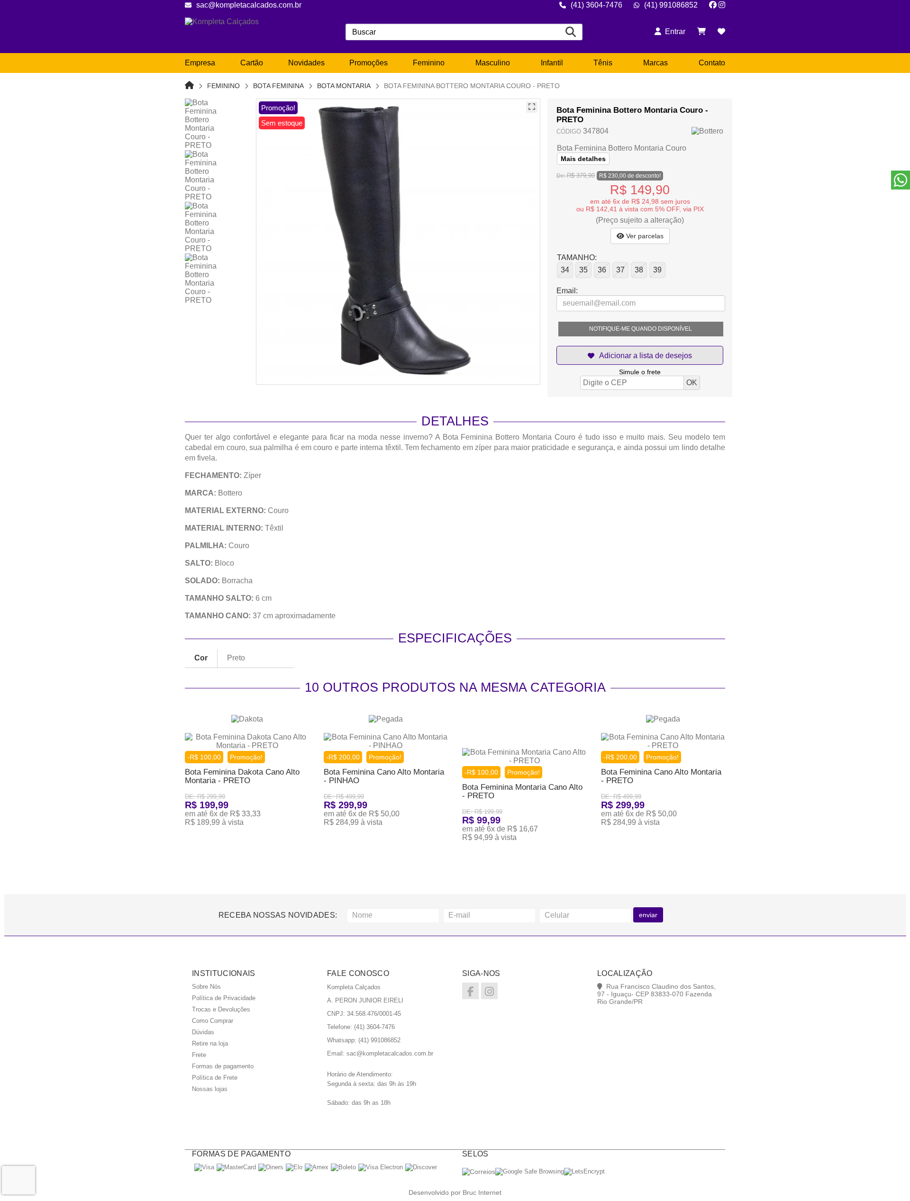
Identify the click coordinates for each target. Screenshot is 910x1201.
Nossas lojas (210, 1089)
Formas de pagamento (223, 1066)
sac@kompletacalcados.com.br (248, 5)
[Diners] (270, 1167)
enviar (648, 915)
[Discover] (421, 1167)
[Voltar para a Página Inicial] (189, 85)
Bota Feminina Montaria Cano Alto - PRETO (522, 791)
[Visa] (204, 1167)
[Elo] (294, 1167)
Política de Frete (214, 1077)
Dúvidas (203, 1032)
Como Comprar (212, 1020)
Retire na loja (210, 1043)
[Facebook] (713, 5)
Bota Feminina (278, 86)
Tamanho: (577, 257)
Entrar (673, 31)
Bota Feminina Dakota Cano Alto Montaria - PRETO (242, 776)
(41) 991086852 (671, 5)
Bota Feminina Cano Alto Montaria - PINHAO (384, 776)
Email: (567, 291)
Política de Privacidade (223, 998)
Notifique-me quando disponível (640, 328)
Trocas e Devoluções (221, 1009)
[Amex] (316, 1167)
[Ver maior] (531, 107)
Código (568, 131)
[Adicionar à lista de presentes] (639, 355)
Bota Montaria (344, 86)
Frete (199, 1054)
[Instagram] (722, 5)
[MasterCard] (236, 1167)
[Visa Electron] (380, 1167)
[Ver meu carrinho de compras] (701, 31)
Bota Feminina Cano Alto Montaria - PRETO (661, 776)
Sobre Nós (206, 986)
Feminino (223, 86)
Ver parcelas (644, 236)
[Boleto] (343, 1167)
